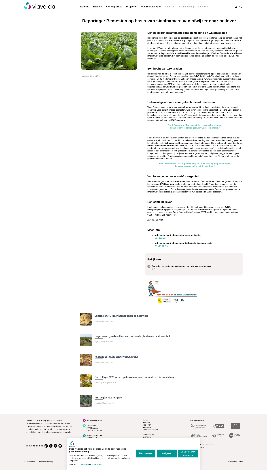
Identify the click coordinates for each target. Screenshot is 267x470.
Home (145, 420)
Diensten (170, 6)
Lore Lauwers (161, 238)
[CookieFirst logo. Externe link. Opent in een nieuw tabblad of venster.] (72, 444)
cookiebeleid (83, 464)
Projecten (131, 6)
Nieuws (97, 6)
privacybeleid (97, 464)
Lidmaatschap (187, 6)
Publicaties (147, 427)
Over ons (203, 6)
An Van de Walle (162, 246)
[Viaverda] (39, 5)
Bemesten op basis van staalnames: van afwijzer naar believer (181, 266)
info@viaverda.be (94, 420)
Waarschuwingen (151, 6)
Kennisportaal (114, 6)
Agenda (84, 6)
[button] (240, 6)
